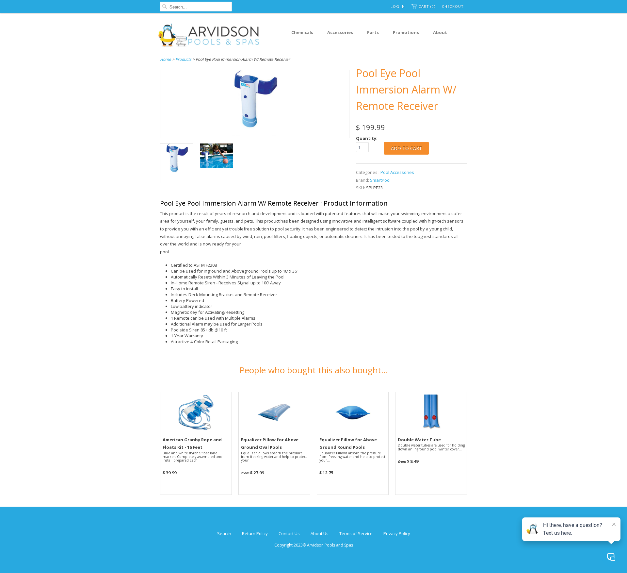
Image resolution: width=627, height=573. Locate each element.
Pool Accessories (397, 172)
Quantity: (367, 138)
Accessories (340, 32)
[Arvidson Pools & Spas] (209, 36)
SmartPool (380, 180)
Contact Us (289, 533)
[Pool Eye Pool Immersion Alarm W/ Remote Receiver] (254, 134)
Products (183, 59)
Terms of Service (356, 533)
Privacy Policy (396, 533)
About (440, 32)
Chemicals (302, 32)
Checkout (453, 6)
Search (224, 533)
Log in (398, 6)
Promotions (406, 32)
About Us (320, 533)
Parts (373, 32)
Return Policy (255, 533)
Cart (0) (427, 6)
